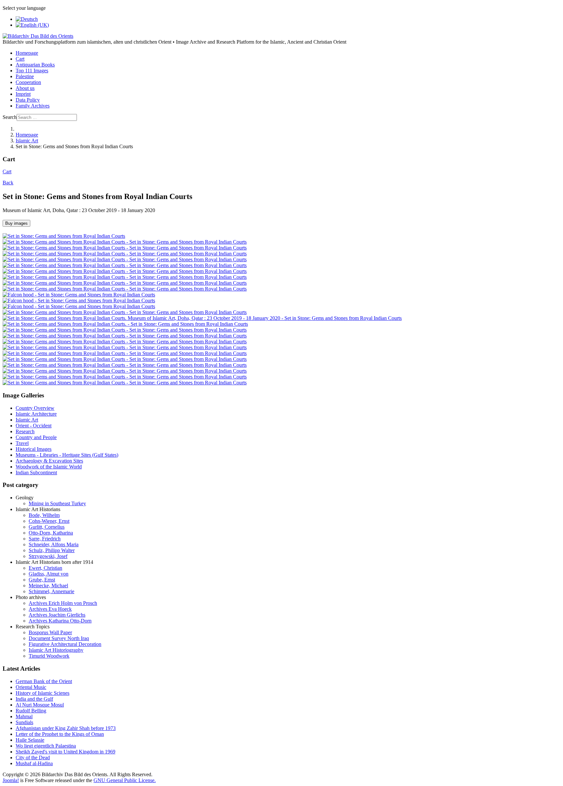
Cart (20, 59)
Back (8, 182)
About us (25, 88)
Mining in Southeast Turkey (57, 503)
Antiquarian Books (35, 64)
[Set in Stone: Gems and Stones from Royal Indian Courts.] (125, 324)
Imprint (23, 94)
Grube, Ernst (42, 579)
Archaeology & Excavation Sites (49, 461)
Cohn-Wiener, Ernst (49, 521)
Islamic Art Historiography (56, 650)
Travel (22, 443)
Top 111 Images (32, 70)
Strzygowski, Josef (48, 556)
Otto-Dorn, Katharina (51, 533)
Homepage (27, 53)
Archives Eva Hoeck (50, 609)
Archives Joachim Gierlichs (57, 615)
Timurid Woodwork (49, 656)
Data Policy (28, 100)
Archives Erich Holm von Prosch (63, 603)
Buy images (16, 223)
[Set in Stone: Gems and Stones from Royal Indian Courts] (125, 242)
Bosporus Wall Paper (50, 632)
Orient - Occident (33, 425)
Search (10, 117)
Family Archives (33, 105)
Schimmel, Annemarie (51, 591)
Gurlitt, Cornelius (47, 527)
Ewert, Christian (45, 568)
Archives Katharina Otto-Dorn (60, 620)
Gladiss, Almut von (48, 574)
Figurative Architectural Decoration (65, 644)
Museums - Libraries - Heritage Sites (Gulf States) (67, 455)
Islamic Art (27, 419)
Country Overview (35, 408)
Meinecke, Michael (48, 585)
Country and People (36, 437)
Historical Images (33, 449)
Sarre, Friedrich (45, 538)
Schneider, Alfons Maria (54, 544)
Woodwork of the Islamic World (49, 466)
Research (25, 431)
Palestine (25, 76)
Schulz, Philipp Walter (52, 550)
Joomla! (11, 780)
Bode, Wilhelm (44, 515)
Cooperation (28, 82)
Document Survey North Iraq (59, 638)
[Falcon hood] (79, 294)
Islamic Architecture (36, 414)
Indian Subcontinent (36, 472)
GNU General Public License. (125, 780)
